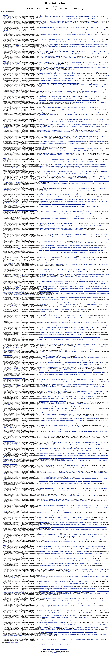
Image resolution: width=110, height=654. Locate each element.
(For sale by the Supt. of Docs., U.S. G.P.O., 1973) (62, 617)
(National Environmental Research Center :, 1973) (63, 236)
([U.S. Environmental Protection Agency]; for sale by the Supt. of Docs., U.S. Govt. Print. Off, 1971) (70, 107)
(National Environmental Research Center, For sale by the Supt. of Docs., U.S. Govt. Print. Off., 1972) (71, 102)
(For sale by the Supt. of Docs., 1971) (61, 360)
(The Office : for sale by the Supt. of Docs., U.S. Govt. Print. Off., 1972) (62, 130)
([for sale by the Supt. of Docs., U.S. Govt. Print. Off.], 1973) (60, 425)
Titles (60, 646)
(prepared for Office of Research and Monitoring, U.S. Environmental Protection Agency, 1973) (71, 546)
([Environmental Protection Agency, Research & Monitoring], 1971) (67, 18)
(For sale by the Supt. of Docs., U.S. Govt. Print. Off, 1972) (61, 271)
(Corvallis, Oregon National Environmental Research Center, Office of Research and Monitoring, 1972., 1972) (66, 574)
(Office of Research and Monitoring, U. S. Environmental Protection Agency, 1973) (65, 317)
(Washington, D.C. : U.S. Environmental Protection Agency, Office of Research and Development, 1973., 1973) (73, 600)
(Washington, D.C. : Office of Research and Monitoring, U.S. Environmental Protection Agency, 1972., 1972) (73, 234)
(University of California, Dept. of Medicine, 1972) (65, 415)
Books (44, 649)
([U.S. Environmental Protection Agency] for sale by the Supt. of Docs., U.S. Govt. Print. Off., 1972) (63, 315)
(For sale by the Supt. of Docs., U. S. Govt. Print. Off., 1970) (62, 194)
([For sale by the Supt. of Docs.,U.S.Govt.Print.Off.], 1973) (62, 566)
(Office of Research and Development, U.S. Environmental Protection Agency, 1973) (64, 629)
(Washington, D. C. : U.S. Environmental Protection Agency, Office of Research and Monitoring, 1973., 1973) (72, 24)
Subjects (64, 646)
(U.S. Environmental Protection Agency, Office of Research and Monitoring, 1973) (62, 204)
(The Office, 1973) (57, 98)
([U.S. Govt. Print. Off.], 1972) (56, 299)
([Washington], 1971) (56, 447)
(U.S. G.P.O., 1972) (59, 73)
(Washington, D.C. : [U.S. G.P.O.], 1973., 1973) (64, 433)
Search (45, 646)
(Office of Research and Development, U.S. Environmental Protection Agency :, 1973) (70, 522)
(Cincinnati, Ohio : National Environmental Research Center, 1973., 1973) (65, 612)
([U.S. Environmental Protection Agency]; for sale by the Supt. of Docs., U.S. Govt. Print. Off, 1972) (72, 141)
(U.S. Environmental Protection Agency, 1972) (57, 154)
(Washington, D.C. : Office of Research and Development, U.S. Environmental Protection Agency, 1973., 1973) (74, 254)
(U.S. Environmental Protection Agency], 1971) (63, 610)
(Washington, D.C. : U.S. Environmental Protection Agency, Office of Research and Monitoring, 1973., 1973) (72, 148)
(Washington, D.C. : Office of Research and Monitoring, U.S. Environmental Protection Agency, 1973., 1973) (70, 312)
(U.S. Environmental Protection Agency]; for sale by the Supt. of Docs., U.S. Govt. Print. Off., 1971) (72, 86)
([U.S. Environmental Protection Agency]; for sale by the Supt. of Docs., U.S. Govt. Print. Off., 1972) (69, 39)
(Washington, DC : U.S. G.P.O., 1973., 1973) (62, 334)
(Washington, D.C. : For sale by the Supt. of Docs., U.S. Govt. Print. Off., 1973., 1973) (71, 250)
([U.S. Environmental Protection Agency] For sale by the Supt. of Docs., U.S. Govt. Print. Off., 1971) (67, 495)
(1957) (47, 311)
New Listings (50, 646)
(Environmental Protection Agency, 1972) (56, 499)
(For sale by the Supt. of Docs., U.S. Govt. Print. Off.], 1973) (65, 96)
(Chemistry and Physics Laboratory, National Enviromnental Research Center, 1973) (69, 639)
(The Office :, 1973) (52, 401)
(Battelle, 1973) (56, 586)
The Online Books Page (55, 2)
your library (10, 642)
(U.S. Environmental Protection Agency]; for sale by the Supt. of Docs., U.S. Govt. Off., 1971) (69, 100)
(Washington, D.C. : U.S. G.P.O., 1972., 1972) (57, 21)
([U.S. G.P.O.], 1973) (54, 356)
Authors (56, 646)
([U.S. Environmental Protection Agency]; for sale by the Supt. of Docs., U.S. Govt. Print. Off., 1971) (72, 119)
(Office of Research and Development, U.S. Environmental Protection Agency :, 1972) (64, 218)
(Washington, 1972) (52, 70)
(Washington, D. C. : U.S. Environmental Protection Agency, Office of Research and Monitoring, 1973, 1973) (71, 64)
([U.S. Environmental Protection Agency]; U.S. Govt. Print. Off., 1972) (66, 490)
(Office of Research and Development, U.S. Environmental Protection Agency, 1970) (58, 223)
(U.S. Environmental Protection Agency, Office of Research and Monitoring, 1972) (70, 34)
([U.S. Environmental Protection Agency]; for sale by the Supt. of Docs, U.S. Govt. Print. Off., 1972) (72, 595)
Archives (57, 649)
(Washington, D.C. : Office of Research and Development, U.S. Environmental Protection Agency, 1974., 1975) (74, 569)
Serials (68, 646)
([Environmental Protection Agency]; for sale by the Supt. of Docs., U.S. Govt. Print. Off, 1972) (70, 252)
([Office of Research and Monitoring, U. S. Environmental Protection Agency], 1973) (74, 53)
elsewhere (16, 642)
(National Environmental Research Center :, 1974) (63, 636)
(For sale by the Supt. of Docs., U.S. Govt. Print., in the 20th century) (62, 515)
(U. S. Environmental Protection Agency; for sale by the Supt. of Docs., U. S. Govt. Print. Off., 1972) (61, 228)
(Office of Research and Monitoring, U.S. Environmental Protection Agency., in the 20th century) (68, 72)
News (48, 649)
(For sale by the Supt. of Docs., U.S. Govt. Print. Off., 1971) (64, 351)
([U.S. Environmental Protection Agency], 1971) (63, 519)
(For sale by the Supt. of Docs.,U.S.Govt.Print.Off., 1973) (68, 41)
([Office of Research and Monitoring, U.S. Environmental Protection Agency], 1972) (72, 548)
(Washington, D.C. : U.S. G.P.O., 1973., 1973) (60, 143)
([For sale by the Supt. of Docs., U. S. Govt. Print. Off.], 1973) (63, 320)
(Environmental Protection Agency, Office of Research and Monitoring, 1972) (69, 337)
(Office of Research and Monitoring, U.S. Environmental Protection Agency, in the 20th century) (60, 229)
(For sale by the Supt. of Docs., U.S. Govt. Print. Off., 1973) (63, 32)
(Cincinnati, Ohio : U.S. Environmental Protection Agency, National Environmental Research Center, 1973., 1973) (71, 109)
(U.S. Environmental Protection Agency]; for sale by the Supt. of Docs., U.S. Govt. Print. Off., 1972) (68, 22)
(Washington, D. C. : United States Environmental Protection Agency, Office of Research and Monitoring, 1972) (69, 453)
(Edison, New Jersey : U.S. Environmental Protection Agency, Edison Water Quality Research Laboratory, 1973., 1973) (71, 357)
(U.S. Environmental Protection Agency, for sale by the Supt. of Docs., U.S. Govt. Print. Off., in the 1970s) (69, 524)
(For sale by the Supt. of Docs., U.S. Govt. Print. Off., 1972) (67, 327)
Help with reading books (46, 644)
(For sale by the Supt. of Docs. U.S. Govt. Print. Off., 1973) (63, 398)
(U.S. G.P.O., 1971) (59, 78)
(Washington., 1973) (53, 241)
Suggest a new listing (64, 644)
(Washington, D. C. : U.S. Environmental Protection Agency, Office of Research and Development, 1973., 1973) (74, 536)
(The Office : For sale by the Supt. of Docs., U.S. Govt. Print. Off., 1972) (67, 27)
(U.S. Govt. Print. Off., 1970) (47, 436)
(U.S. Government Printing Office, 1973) (63, 159)
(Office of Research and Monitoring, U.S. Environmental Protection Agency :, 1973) (70, 169)
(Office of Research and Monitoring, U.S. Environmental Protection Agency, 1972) (63, 450)
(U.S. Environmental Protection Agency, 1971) (59, 497)
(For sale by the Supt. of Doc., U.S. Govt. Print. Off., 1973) (69, 563)
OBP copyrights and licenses (55, 652)
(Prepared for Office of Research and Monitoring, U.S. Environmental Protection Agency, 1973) (69, 196)
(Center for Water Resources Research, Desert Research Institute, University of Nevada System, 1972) (73, 627)
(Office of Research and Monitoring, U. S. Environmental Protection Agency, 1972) (65, 396)
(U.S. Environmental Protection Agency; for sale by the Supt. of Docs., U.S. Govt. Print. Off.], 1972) (71, 529)
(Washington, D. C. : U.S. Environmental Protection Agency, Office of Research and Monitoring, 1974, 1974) (68, 231)
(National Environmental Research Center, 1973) (63, 412)
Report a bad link (55, 644)
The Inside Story (63, 649)
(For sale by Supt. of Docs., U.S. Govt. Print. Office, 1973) (65, 245)
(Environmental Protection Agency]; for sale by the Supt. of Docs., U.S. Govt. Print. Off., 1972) (72, 89)
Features (52, 649)
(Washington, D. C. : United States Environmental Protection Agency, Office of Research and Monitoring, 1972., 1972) (71, 131)
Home (42, 646)
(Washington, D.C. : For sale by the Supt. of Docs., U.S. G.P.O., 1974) (65, 364)
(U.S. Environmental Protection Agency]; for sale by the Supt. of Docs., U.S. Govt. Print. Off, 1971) (73, 51)
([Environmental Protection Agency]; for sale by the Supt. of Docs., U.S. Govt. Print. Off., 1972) (69, 339)
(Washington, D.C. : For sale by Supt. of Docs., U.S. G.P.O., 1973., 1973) (67, 36)
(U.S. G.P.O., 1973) (56, 56)
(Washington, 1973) (51, 69)
